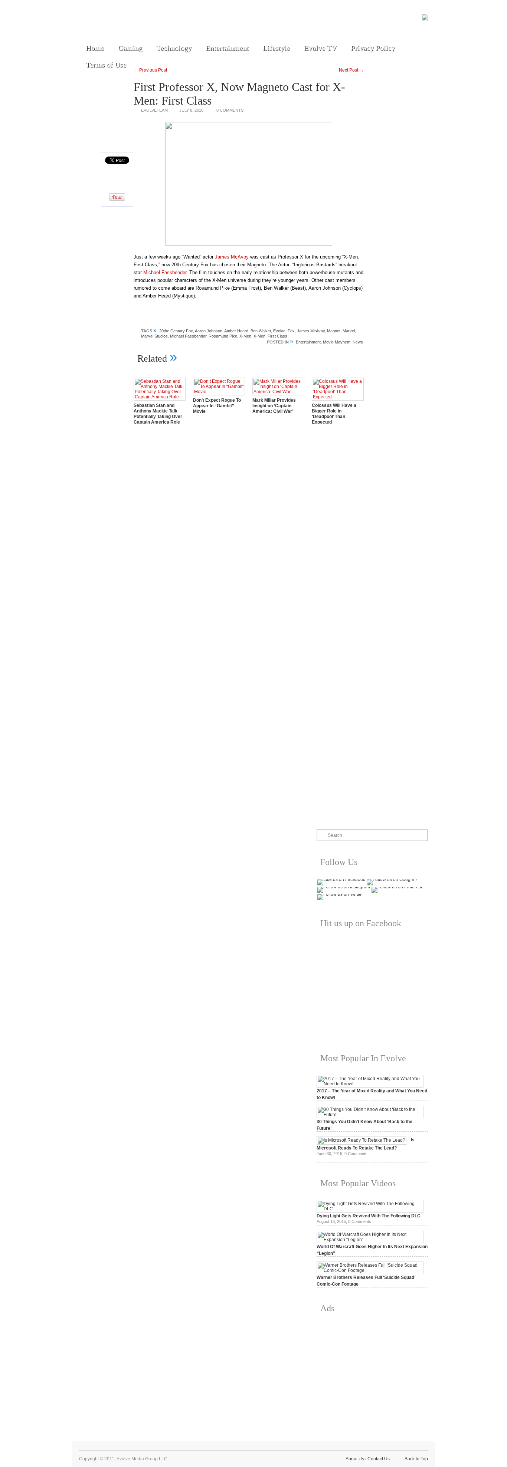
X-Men (245, 336)
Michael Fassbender (164, 272)
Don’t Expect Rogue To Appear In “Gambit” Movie (217, 406)
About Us (355, 1458)
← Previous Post (150, 70)
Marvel (349, 331)
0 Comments (229, 110)
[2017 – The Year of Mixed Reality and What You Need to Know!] (370, 1083)
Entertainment (227, 48)
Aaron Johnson (208, 331)
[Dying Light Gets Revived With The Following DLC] (370, 1208)
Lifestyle (276, 48)
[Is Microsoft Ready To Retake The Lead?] (361, 1140)
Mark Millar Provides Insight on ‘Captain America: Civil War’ (274, 406)
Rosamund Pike (223, 336)
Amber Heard (236, 331)
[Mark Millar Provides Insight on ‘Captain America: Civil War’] (278, 391)
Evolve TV (320, 48)
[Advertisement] (372, 1371)
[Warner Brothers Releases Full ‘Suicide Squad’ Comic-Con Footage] (370, 1270)
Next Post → (351, 70)
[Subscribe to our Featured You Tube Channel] (122, 23)
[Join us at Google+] (139, 23)
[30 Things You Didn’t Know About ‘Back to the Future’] (370, 1114)
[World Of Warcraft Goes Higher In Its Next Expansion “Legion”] (370, 1239)
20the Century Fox (176, 331)
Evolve (279, 331)
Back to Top (416, 1458)
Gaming (130, 48)
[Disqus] (249, 534)
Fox (291, 331)
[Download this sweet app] (173, 23)
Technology (174, 48)
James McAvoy (232, 257)
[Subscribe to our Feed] (156, 23)
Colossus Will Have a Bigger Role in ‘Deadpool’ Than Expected (334, 414)
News (358, 342)
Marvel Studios (154, 336)
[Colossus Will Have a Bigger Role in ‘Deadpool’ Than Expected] (338, 396)
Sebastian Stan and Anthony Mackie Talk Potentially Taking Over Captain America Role (158, 414)
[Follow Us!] (87, 23)
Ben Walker (261, 331)
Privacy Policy (373, 48)
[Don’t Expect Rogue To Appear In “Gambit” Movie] (219, 391)
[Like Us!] (104, 23)
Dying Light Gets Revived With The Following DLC (369, 1215)
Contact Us (378, 1458)
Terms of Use (106, 64)
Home (95, 48)
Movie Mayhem (336, 342)
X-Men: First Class (270, 336)
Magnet (333, 331)
